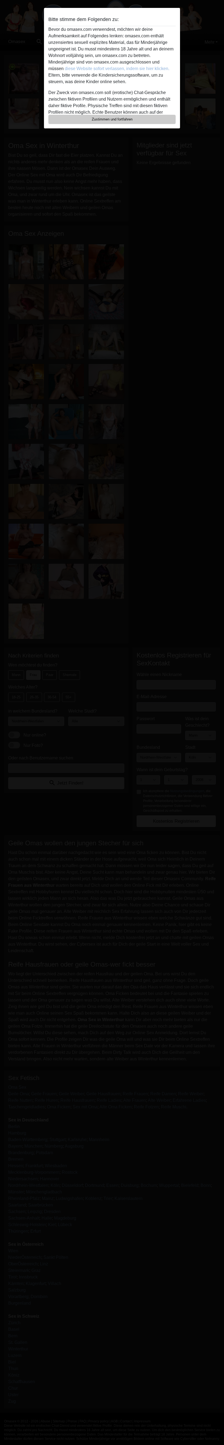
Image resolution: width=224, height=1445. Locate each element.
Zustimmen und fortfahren (112, 119)
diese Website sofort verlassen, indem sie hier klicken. (117, 68)
